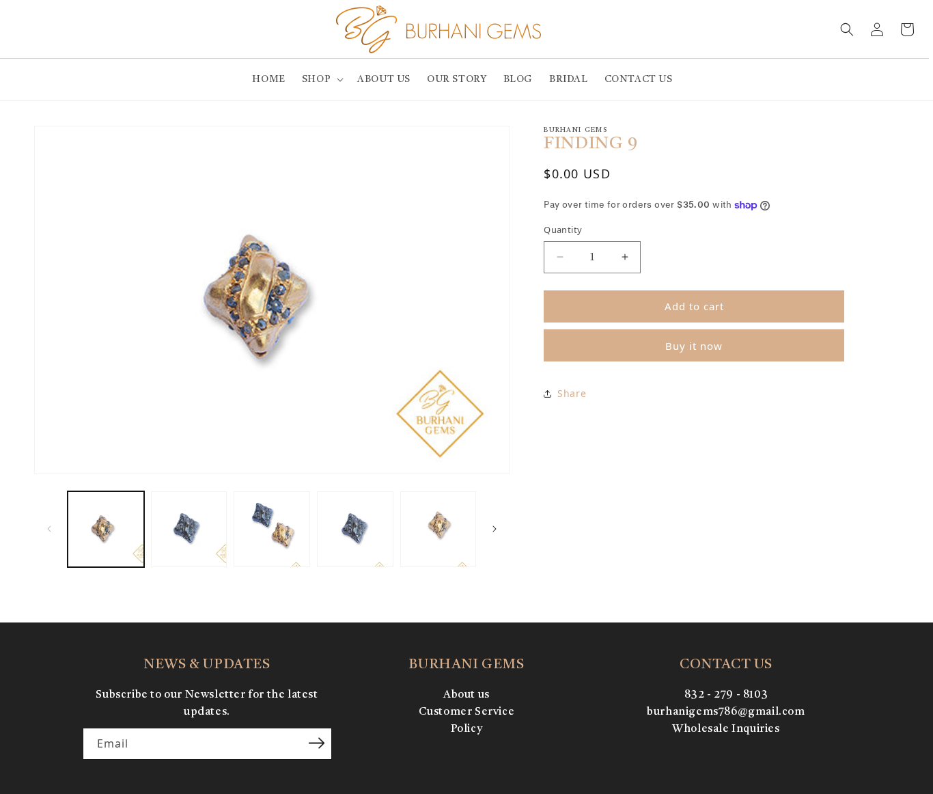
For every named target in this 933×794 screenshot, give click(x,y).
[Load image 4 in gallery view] (355, 529)
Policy (467, 729)
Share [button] (571, 393)
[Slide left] (49, 529)
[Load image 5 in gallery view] (438, 529)
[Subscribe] (317, 743)
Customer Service (467, 712)
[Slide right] (494, 529)
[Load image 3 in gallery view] (272, 529)
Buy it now (694, 346)
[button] (321, 79)
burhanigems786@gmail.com (726, 712)
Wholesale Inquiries (725, 729)
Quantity (563, 229)
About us (466, 694)
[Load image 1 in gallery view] (106, 529)
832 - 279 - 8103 (726, 694)
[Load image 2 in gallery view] (189, 529)
